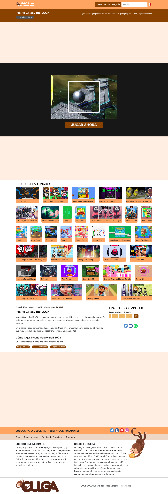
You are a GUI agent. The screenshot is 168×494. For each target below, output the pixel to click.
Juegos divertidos (58, 347)
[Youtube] (122, 430)
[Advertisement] (84, 42)
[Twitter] (126, 326)
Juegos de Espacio (40, 347)
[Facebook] (131, 326)
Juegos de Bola (23, 347)
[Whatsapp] (136, 326)
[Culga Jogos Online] (37, 485)
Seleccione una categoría (108, 4)
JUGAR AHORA (84, 125)
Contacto (70, 437)
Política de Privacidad (52, 437)
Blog (18, 437)
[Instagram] (127, 430)
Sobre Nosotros (31, 437)
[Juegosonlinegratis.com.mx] (25, 4)
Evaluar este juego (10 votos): (120, 312)
